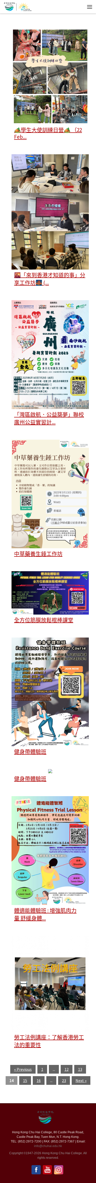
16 (39, 1080)
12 (67, 1069)
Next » (81, 1080)
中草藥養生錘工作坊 (38, 553)
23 (64, 1080)
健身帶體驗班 (30, 751)
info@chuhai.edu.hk (48, 1146)
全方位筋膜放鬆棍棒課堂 (43, 620)
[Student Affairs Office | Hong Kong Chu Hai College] (23, 6)
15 (25, 1080)
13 (80, 1069)
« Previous (23, 1069)
